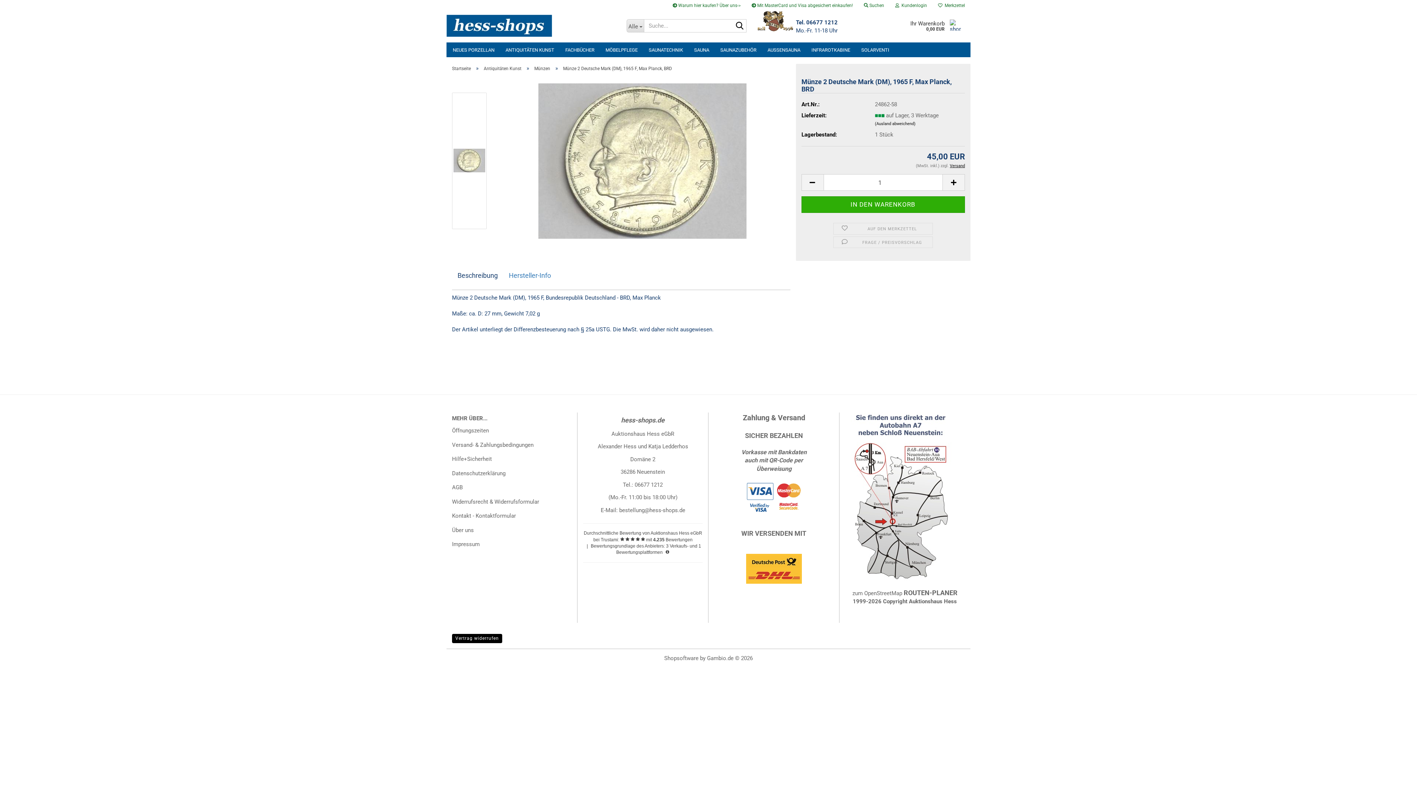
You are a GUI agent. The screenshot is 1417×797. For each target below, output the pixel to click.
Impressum (466, 544)
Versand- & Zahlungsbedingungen (493, 445)
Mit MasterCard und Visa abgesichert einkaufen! (804, 5)
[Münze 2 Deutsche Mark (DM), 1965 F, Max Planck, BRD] (642, 160)
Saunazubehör (738, 50)
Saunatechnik (666, 50)
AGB (457, 487)
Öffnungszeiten (470, 430)
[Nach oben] (1397, 786)
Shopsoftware (681, 658)
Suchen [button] (876, 5)
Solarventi (875, 50)
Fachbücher (579, 50)
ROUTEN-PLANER (931, 593)
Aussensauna (784, 50)
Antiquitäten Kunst (530, 50)
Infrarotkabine (830, 50)
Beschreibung (478, 275)
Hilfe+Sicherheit (472, 459)
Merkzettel (953, 5)
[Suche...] (739, 26)
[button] (812, 182)
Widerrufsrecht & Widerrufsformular (495, 501)
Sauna (701, 50)
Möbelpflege (622, 50)
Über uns (463, 530)
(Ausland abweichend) (895, 123)
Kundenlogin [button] (913, 5)
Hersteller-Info (530, 275)
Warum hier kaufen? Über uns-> (709, 5)
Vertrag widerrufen (477, 638)
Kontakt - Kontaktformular (484, 516)
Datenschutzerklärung (479, 473)
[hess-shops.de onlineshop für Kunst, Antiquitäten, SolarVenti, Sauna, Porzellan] (534, 26)
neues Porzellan (473, 50)
